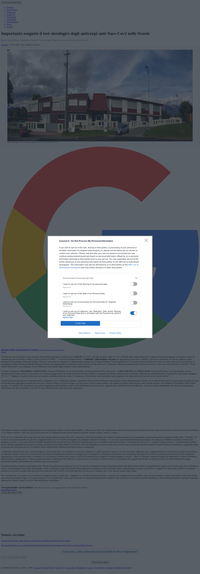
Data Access (100, 333)
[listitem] (100, 278)
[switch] (133, 284)
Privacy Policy (115, 333)
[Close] (147, 241)
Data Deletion (84, 333)
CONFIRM (80, 323)
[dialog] (100, 287)
